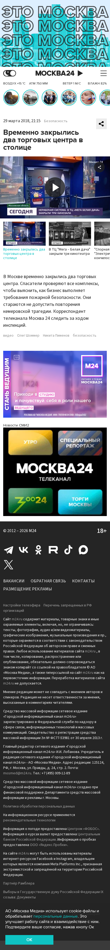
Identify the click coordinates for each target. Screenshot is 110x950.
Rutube (53, 549)
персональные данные (55, 916)
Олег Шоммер (28, 335)
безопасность (84, 335)
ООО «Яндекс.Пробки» (48, 845)
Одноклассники (38, 549)
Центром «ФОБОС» (83, 829)
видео (8, 335)
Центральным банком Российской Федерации (51, 837)
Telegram (8, 549)
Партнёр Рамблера (18, 883)
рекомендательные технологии (29, 820)
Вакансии (14, 581)
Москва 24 (55, 73)
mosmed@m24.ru (17, 773)
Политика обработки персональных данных (39, 806)
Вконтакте (23, 549)
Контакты (83, 581)
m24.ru (17, 619)
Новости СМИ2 (16, 425)
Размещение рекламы (27, 589)
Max (83, 549)
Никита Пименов (56, 335)
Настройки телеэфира (21, 605)
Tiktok (68, 549)
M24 (32, 531)
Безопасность (56, 121)
